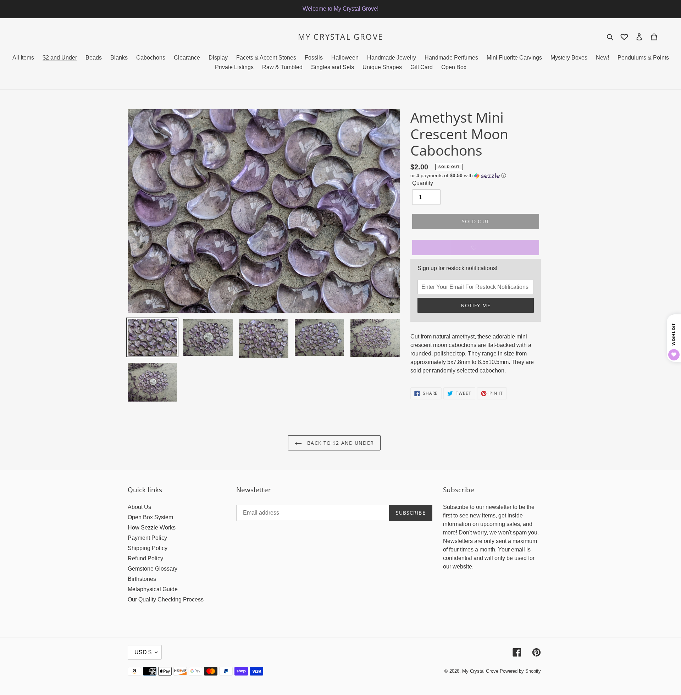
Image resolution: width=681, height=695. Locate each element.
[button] (458, 175)
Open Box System (150, 517)
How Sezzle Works (152, 528)
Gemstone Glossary (152, 569)
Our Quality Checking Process (166, 599)
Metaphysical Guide (153, 589)
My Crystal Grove (340, 36)
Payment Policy (147, 538)
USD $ (142, 652)
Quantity (422, 183)
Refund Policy (145, 558)
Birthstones (142, 579)
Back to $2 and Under (339, 442)
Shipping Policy (147, 548)
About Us (139, 507)
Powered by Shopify (520, 671)
